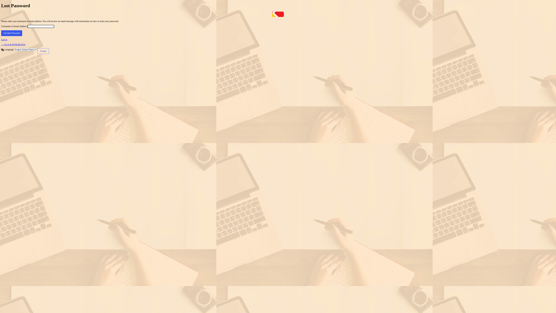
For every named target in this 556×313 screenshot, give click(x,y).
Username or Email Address (14, 26)
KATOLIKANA (278, 14)
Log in (4, 39)
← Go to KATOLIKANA (13, 44)
